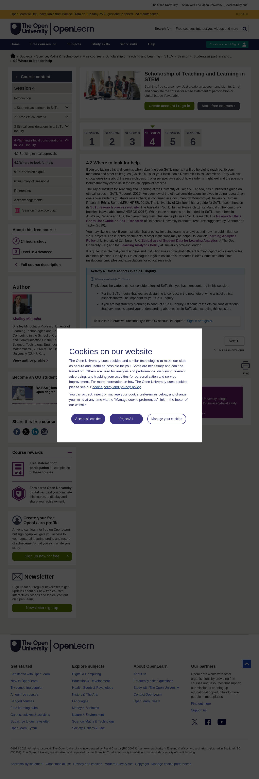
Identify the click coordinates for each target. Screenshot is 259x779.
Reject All (126, 419)
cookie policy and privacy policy (116, 387)
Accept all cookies (88, 419)
